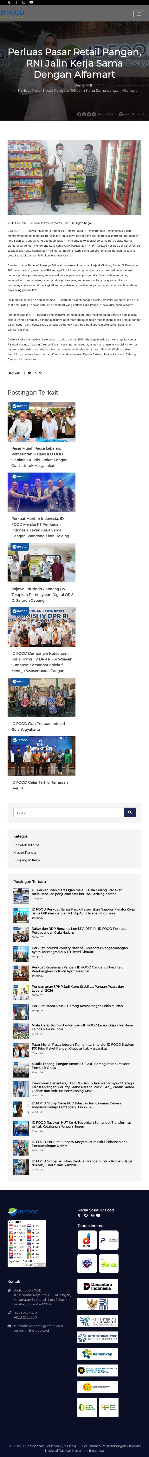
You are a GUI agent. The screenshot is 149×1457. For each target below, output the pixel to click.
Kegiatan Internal (27, 845)
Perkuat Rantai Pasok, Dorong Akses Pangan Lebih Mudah (77, 1006)
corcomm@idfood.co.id (31, 1330)
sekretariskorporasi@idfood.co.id (38, 1326)
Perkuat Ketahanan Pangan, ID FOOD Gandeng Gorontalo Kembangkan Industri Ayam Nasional (77, 969)
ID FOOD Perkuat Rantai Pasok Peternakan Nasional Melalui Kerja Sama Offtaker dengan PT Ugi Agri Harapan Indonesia (83, 911)
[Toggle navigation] (138, 14)
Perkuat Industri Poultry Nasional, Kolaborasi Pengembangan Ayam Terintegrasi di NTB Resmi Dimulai (80, 950)
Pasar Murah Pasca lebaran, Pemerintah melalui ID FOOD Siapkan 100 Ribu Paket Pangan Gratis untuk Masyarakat (83, 1046)
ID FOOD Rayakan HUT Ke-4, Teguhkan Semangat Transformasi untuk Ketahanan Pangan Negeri (81, 1124)
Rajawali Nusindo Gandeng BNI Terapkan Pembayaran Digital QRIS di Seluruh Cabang (42, 595)
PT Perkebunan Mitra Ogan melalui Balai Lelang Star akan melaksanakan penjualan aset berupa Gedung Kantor (77, 892)
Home (62, 85)
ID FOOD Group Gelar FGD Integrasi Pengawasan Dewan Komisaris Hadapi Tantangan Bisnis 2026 (76, 1105)
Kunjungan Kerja (79, 223)
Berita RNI (83, 85)
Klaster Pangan (25, 853)
